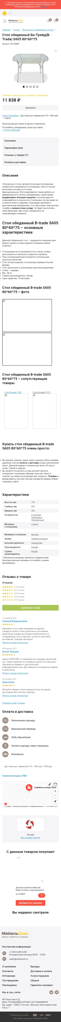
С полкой (36, 514)
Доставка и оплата (41, 971)
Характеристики (13, 147)
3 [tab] (30, 87)
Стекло (34, 524)
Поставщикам (10, 980)
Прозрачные (37, 519)
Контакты (7, 971)
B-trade (34, 547)
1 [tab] (24, 87)
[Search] (10, 13)
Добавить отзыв (30, 607)
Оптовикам (8, 975)
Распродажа (9, 985)
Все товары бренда (30, 837)
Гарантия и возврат (41, 985)
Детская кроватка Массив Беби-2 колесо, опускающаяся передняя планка (30, 888)
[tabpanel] (30, 68)
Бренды (35, 966)
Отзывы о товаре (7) (16, 155)
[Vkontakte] (51, 992)
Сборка (34, 980)
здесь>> (44, 6)
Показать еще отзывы (13, 703)
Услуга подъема (39, 975)
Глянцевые (36, 517)
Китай (34, 551)
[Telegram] (57, 992)
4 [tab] (34, 87)
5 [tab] (37, 87)
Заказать (30, 107)
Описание (10, 140)
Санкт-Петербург (10, 115)
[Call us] (5, 13)
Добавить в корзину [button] (30, 902)
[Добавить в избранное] (55, 51)
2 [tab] (27, 87)
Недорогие (36, 542)
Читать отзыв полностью (15, 642)
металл (35, 534)
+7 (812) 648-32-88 (11, 130)
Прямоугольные (39, 538)
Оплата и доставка (15, 162)
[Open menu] (5, 21)
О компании (9, 966)
